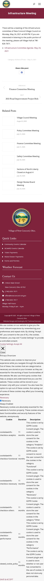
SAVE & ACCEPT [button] (6, 579)
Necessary (6, 401)
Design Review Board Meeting (26, 183)
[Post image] (8, 121)
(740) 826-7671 (11, 291)
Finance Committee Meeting (29, 143)
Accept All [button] (18, 344)
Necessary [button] (4, 397)
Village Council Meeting (27, 117)
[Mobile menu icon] (39, 4)
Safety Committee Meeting (28, 156)
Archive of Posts (20, 60)
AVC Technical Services (33, 321)
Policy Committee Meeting (28, 130)
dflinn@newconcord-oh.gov (15, 295)
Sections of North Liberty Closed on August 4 (27, 171)
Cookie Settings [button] (6, 344)
